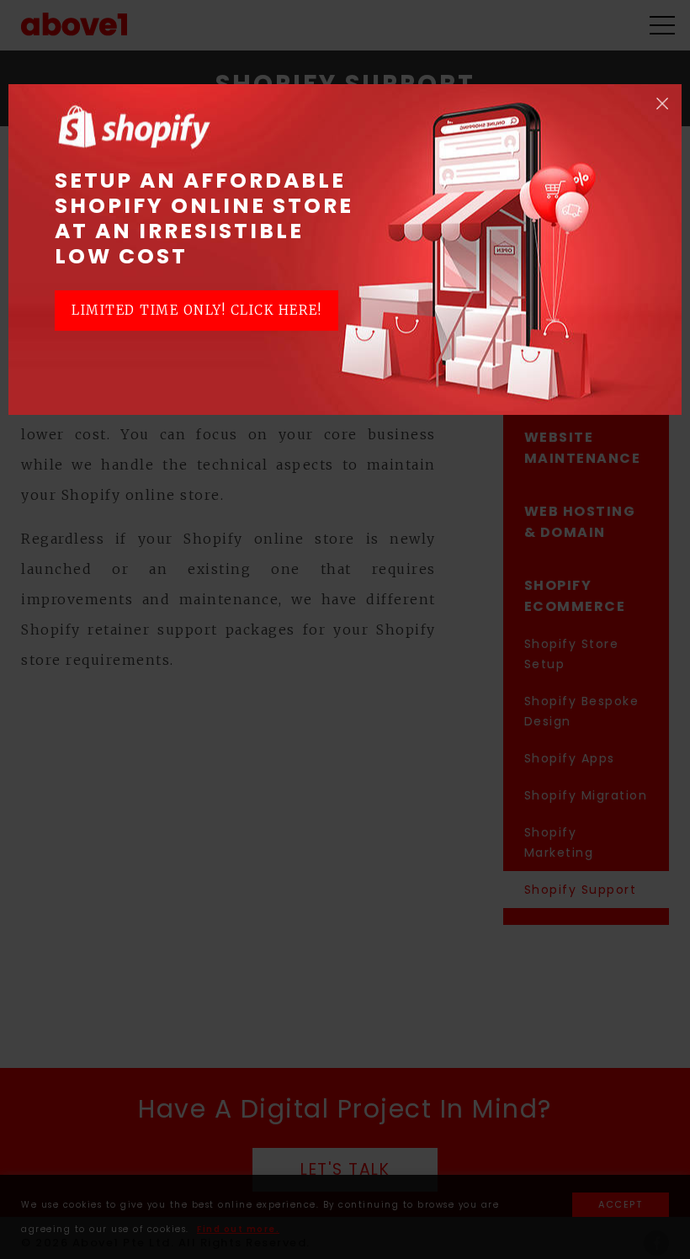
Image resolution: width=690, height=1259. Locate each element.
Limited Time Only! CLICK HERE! (196, 310)
